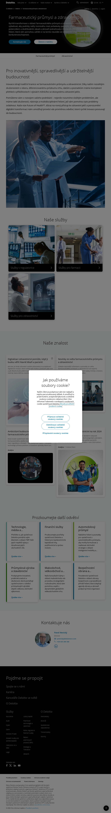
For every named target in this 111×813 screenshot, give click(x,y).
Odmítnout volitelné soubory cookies (55, 426)
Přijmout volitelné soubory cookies (55, 418)
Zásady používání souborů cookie (61, 405)
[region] (55, 406)
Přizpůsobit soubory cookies (56, 433)
